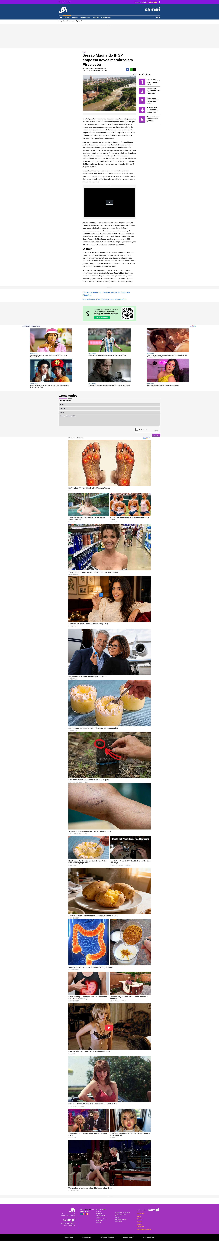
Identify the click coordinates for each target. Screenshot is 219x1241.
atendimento (85, 18)
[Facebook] (127, 69)
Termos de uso (86, 1237)
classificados (106, 18)
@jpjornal (88, 1209)
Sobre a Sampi (69, 1237)
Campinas (140, 1219)
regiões (75, 18)
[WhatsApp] (131, 69)
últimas (67, 18)
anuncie (96, 18)
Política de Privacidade (107, 1237)
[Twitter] (134, 69)
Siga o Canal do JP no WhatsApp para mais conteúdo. (104, 299)
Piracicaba (140, 1226)
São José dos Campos (144, 1229)
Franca (139, 1221)
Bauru (139, 1216)
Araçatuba (140, 1213)
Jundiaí (139, 1224)
